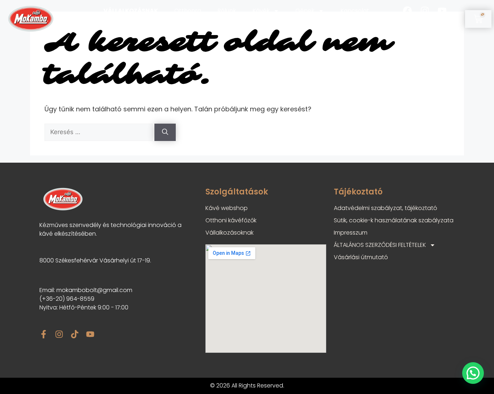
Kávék (261, 11)
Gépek (305, 11)
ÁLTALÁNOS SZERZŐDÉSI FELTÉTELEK (380, 245)
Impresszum (350, 232)
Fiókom (350, 26)
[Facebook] (407, 11)
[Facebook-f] (43, 334)
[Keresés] (165, 132)
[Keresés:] (99, 131)
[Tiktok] (425, 27)
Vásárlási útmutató (361, 257)
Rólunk (226, 11)
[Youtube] (442, 11)
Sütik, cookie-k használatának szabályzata (393, 220)
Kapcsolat (354, 11)
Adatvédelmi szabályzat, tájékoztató (385, 208)
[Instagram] (425, 11)
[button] (473, 373)
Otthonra (187, 11)
